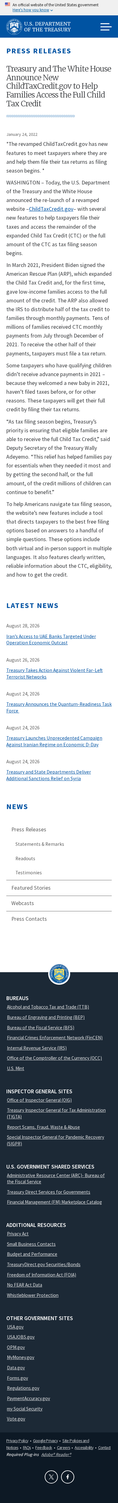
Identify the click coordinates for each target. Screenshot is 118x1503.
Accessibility (84, 1447)
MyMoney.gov (20, 1357)
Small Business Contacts (31, 1244)
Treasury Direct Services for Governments (48, 1192)
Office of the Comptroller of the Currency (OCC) (54, 1058)
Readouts (25, 858)
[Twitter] (51, 1477)
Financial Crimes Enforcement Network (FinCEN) (55, 1038)
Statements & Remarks (39, 844)
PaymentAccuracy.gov (28, 1398)
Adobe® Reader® (56, 1454)
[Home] (41, 26)
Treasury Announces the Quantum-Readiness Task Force (59, 707)
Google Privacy (45, 1440)
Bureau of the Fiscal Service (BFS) (40, 1028)
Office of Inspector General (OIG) (39, 1100)
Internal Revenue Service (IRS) (37, 1048)
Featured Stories (31, 887)
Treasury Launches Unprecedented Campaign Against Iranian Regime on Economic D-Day (54, 741)
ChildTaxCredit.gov (51, 208)
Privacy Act (18, 1234)
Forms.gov (17, 1378)
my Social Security (24, 1409)
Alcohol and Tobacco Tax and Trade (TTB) (48, 1007)
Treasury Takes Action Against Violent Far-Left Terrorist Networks (54, 673)
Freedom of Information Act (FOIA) (41, 1275)
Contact (104, 1447)
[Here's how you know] (59, 7)
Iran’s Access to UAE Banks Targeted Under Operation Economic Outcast (51, 639)
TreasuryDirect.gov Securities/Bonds (44, 1264)
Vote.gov (16, 1419)
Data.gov (16, 1368)
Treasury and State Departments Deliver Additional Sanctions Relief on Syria (48, 775)
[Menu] (106, 27)
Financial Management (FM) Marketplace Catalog (54, 1202)
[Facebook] (67, 1477)
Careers (63, 1447)
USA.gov (15, 1327)
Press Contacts (29, 918)
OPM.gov (16, 1347)
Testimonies (28, 873)
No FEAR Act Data (24, 1285)
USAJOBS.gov (21, 1337)
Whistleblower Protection (33, 1295)
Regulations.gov (23, 1388)
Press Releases (28, 829)
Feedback (43, 1447)
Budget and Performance (32, 1254)
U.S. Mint (15, 1068)
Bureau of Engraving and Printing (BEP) (46, 1017)
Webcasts (22, 903)
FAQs (27, 1447)
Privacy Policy (17, 1440)
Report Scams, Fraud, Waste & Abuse (43, 1127)
